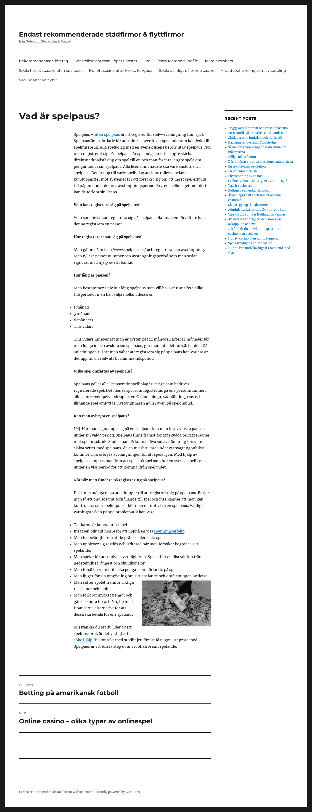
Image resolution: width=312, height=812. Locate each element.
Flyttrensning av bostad (245, 176)
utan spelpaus (107, 134)
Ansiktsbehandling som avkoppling (253, 70)
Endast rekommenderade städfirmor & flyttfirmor (101, 34)
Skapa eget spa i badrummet (248, 205)
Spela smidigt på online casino (186, 70)
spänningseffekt (169, 531)
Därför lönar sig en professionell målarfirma (260, 162)
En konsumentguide (243, 171)
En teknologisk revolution (247, 166)
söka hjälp (83, 640)
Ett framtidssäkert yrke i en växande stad (257, 133)
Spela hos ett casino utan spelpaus (50, 70)
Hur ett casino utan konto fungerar (121, 70)
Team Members (218, 61)
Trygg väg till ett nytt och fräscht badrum (258, 128)
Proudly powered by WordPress (118, 792)
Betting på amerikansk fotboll (249, 190)
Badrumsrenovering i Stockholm (252, 142)
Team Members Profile (177, 61)
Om (147, 61)
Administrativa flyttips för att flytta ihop (257, 210)
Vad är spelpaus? (240, 186)
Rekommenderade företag (43, 61)
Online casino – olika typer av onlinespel (257, 181)
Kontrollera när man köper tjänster (105, 61)
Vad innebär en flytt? (38, 80)
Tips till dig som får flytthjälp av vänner (257, 214)
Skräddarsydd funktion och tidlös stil (255, 138)
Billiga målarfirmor (242, 157)
